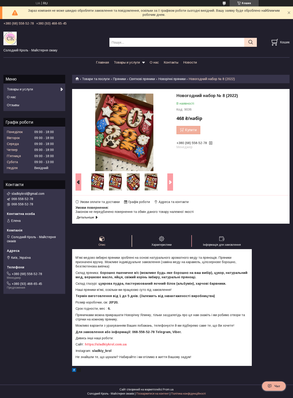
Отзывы (13, 105)
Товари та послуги (96, 79)
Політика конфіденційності (188, 393)
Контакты (171, 62)
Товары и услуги (127, 62)
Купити (191, 130)
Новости (190, 62)
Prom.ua (168, 389)
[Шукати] (250, 42)
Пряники (119, 79)
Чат (277, 386)
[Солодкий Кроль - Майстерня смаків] (53, 38)
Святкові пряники (142, 79)
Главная (102, 62)
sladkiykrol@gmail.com (27, 193)
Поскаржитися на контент (152, 393)
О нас (154, 62)
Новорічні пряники (172, 79)
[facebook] (74, 371)
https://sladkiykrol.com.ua (106, 344)
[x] (79, 371)
